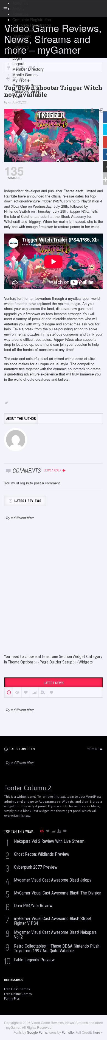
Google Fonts (37, 1032)
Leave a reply (53, 470)
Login (17, 52)
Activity (18, 8)
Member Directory (28, 69)
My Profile (21, 80)
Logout (18, 63)
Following (20, 47)
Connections (23, 30)
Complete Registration (31, 19)
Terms (17, 96)
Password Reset (26, 85)
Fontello (68, 1032)
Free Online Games (18, 994)
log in (24, 482)
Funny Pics (11, 998)
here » (98, 1032)
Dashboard (22, 36)
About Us (20, 3)
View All (93, 749)
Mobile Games (25, 74)
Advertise (20, 14)
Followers (20, 41)
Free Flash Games (17, 989)
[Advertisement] (53, 592)
